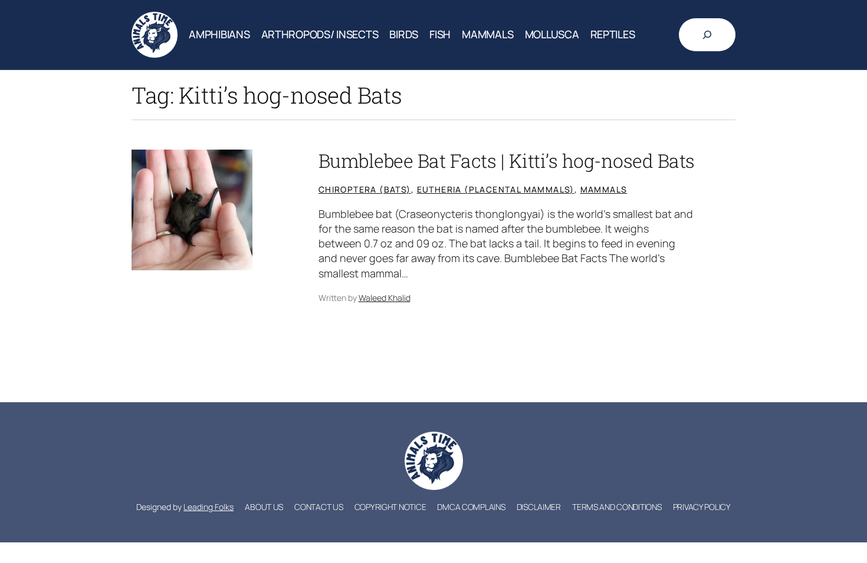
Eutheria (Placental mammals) (495, 189)
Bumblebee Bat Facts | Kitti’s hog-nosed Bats (506, 161)
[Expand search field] (707, 34)
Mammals (604, 189)
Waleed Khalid (384, 297)
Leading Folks (208, 506)
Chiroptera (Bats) (364, 189)
